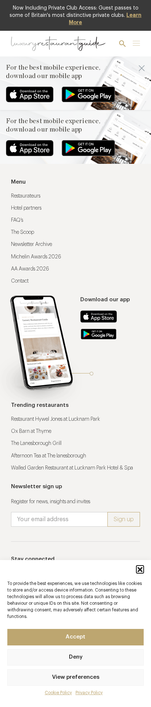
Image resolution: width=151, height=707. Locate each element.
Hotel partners (26, 208)
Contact (20, 281)
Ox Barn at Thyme (31, 431)
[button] (140, 569)
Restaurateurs (25, 196)
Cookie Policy (58, 693)
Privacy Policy (89, 693)
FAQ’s (17, 220)
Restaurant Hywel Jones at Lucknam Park (55, 419)
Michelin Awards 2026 (36, 256)
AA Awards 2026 (30, 269)
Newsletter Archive (31, 244)
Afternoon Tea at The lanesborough (48, 456)
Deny (75, 657)
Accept (75, 637)
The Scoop (22, 232)
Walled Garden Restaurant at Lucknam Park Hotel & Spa (72, 468)
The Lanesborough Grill (36, 443)
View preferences (75, 677)
